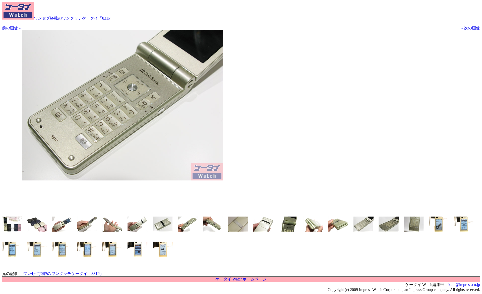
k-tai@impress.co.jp (464, 284)
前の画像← (12, 28)
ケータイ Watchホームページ (241, 279)
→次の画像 (470, 28)
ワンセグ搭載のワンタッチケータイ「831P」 (74, 18)
